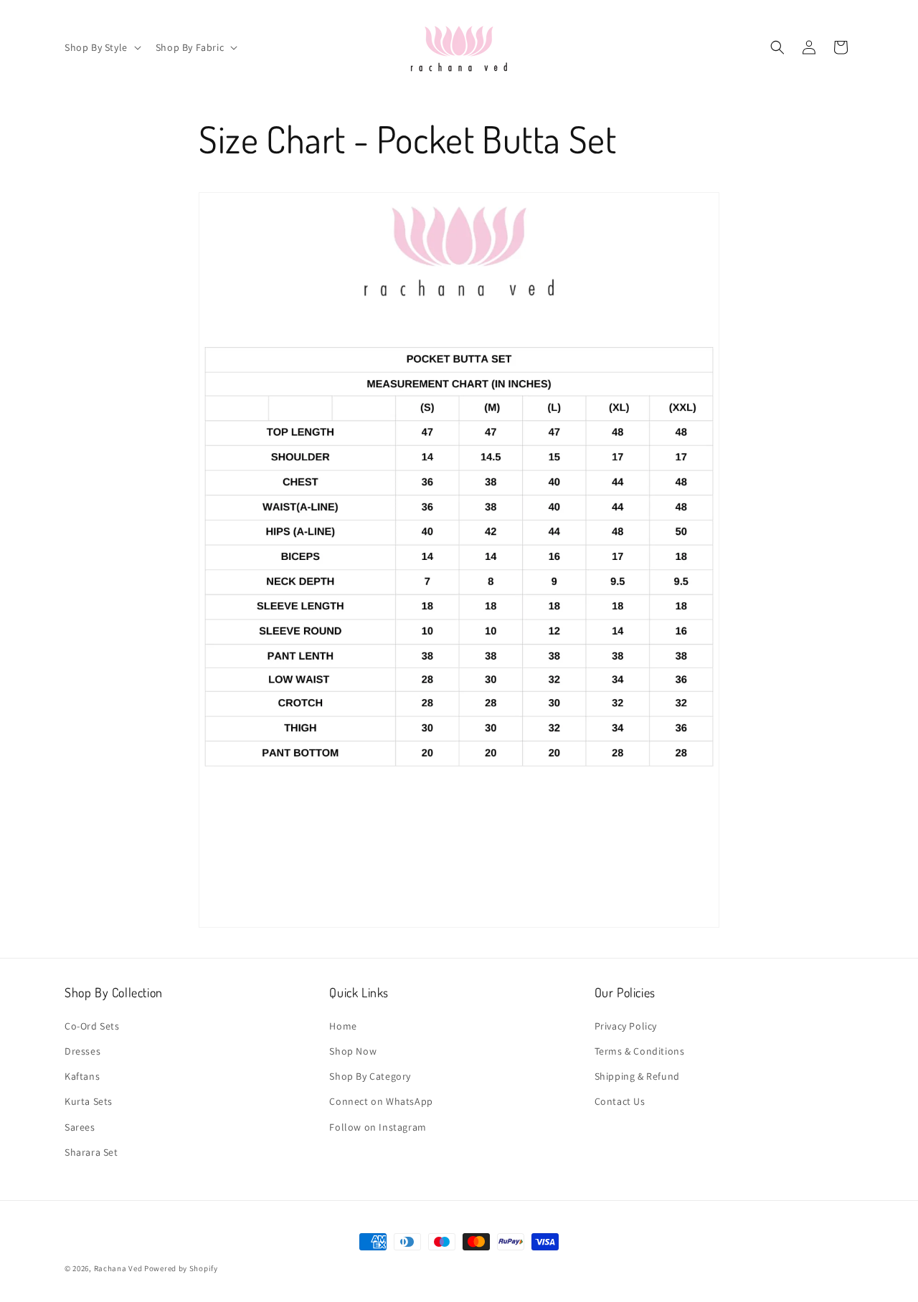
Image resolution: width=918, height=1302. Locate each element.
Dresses (82, 1050)
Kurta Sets (89, 1101)
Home (342, 1025)
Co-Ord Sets (92, 1025)
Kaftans (82, 1075)
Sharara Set (91, 1151)
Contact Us (620, 1101)
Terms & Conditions (640, 1050)
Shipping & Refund (637, 1075)
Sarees (80, 1126)
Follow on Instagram (377, 1126)
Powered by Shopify (181, 1268)
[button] (101, 47)
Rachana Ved (118, 1268)
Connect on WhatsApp (380, 1101)
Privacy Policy (626, 1025)
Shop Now (353, 1050)
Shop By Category (370, 1075)
